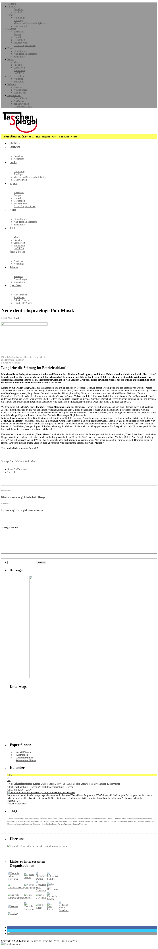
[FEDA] (52, 878)
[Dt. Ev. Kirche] (41, 907)
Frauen (10, 48)
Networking (19, 56)
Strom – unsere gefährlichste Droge (23, 497)
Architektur (11, 818)
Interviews (19, 31)
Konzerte (18, 87)
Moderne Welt (20, 42)
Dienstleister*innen (23, 106)
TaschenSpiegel (51, 824)
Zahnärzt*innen (21, 103)
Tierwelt (61, 824)
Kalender (11, 84)
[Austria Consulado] (29, 887)
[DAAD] (13, 913)
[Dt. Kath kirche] (52, 909)
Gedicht (141, 818)
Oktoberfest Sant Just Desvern (22, 787)
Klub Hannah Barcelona (25, 53)
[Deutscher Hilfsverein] (29, 909)
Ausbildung (19, 17)
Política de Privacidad (41, 941)
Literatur (18, 65)
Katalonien (19, 12)
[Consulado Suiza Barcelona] (41, 890)
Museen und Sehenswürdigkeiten (30, 23)
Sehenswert (19, 67)
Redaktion (20, 824)
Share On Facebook (17, 469)
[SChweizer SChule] (41, 878)
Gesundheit (19, 40)
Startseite (11, 3)
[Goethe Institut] (29, 877)
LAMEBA (19, 73)
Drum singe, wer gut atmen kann (22, 510)
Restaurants (28, 824)
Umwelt (17, 37)
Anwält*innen (20, 98)
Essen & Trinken (15, 76)
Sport (44, 824)
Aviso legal (59, 941)
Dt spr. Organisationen (24, 45)
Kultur (10, 59)
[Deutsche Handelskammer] (16, 897)
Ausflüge (18, 20)
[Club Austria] (29, 897)
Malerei (113, 821)
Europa (17, 34)
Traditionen (19, 70)
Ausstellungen (20, 90)
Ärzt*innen (19, 101)
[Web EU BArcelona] (52, 889)
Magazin (11, 28)
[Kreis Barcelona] (41, 897)
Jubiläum (27, 821)
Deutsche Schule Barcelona (67, 818)
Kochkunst (19, 81)
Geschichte (148, 818)
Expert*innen (14, 95)
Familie (11, 15)
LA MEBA (93, 821)
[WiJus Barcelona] (64, 910)
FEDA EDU (116, 818)
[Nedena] (13, 906)
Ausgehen (18, 78)
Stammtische (20, 92)
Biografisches (20, 51)
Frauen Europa (132, 818)
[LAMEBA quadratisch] (82, 677)
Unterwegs (12, 6)
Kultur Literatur (78, 821)
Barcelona (18, 9)
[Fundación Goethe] (52, 899)
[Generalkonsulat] (16, 887)
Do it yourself (20, 26)
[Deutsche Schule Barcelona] (16, 879)
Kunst (87, 821)
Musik (17, 62)
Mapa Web (71, 941)
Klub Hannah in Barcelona (49, 821)
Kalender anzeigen (16, 803)
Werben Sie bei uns (25, 853)
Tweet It (11, 472)
